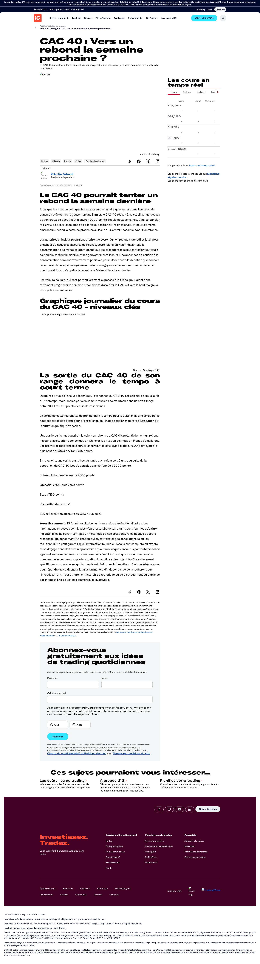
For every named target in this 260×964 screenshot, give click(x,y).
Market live (189, 846)
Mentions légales (122, 888)
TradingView (150, 851)
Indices (44, 161)
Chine (78, 161)
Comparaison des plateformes (159, 846)
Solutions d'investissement (121, 835)
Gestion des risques (94, 161)
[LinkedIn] (158, 161)
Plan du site (102, 888)
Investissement (59, 18)
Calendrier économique (195, 857)
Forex (174, 91)
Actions (187, 91)
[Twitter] (148, 161)
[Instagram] (169, 809)
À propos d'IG (168, 18)
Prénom (52, 678)
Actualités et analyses (194, 841)
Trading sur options (114, 846)
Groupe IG (114, 894)
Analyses (118, 18)
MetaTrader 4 (151, 862)
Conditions (85, 888)
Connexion (220, 9)
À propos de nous (48, 888)
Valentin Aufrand (62, 174)
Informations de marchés (195, 851)
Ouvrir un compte (204, 18)
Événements (135, 18)
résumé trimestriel (67, 635)
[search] (223, 18)
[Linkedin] (189, 809)
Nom (104, 678)
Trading (76, 18)
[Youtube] (179, 809)
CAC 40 (56, 161)
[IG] (38, 18)
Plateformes (103, 18)
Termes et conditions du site (131, 753)
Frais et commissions (115, 851)
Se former (151, 18)
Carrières (98, 894)
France (67, 161)
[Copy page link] (130, 161)
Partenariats (81, 894)
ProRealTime (151, 857)
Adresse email (56, 692)
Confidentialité (46, 894)
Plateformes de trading (158, 835)
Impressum (68, 888)
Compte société (113, 857)
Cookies (64, 894)
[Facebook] (139, 161)
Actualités (190, 835)
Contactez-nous (208, 809)
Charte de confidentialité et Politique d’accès (76, 753)
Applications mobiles (154, 841)
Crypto (88, 18)
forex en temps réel (202, 165)
